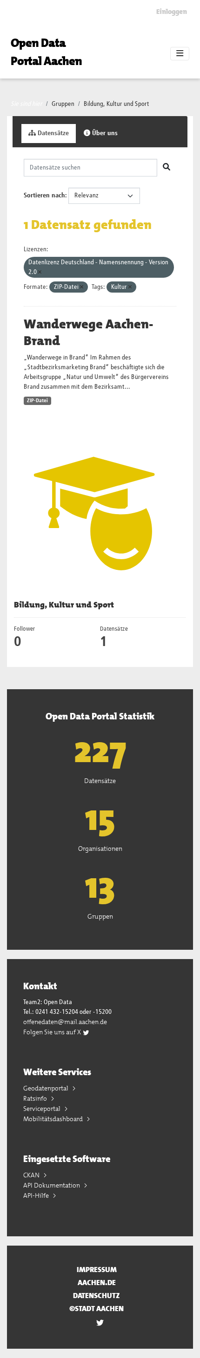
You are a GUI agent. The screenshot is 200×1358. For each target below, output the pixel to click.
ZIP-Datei (37, 400)
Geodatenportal (46, 1088)
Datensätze (52, 133)
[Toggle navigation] (179, 54)
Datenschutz (96, 1295)
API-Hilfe (36, 1195)
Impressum (97, 1269)
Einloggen (171, 11)
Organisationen (100, 848)
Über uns (104, 133)
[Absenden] (166, 167)
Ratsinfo (35, 1098)
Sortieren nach (44, 195)
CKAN (32, 1175)
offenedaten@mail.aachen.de (65, 1022)
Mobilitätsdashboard (53, 1119)
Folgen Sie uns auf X (52, 1032)
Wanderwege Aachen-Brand (88, 332)
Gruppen (63, 104)
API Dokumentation (52, 1185)
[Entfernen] (39, 272)
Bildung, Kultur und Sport (116, 104)
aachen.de (97, 1282)
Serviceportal (42, 1108)
